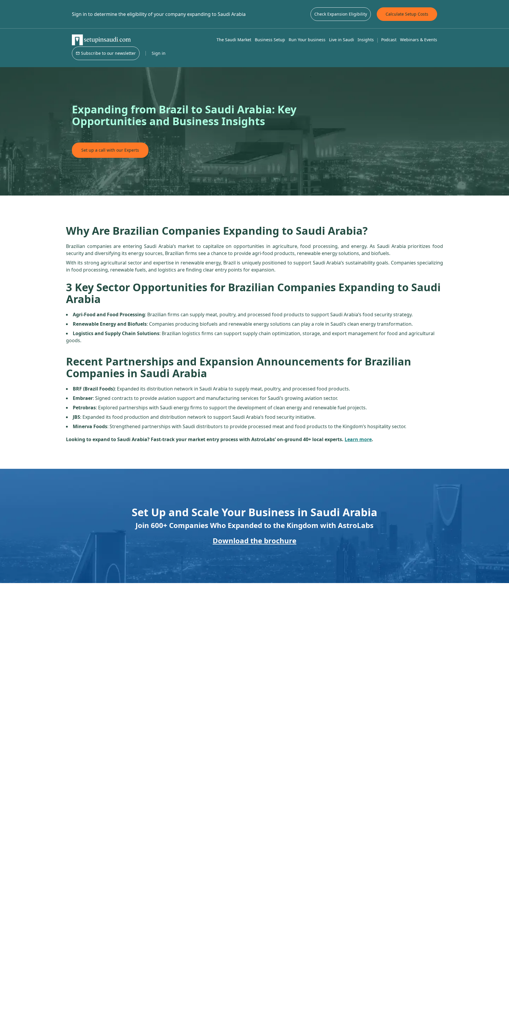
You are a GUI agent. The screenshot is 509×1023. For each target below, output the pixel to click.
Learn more (358, 439)
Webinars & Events (418, 39)
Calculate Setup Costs (407, 14)
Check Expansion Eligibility (340, 14)
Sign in (159, 53)
